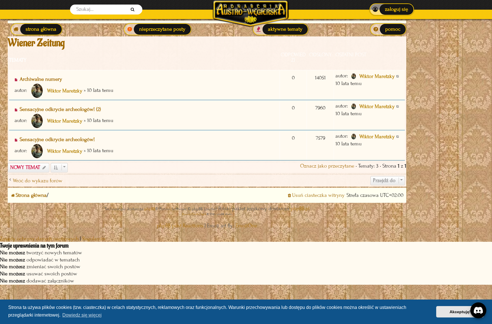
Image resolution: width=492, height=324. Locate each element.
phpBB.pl (300, 209)
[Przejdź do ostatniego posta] (398, 76)
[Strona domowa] (250, 9)
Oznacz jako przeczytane (327, 166)
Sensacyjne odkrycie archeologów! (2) (60, 109)
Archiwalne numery (41, 79)
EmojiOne (246, 226)
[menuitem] (392, 9)
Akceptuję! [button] (460, 311)
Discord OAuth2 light (194, 214)
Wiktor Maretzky (64, 91)
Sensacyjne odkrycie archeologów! (57, 140)
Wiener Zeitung (36, 42)
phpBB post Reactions (180, 226)
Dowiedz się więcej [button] (82, 315)
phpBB (149, 209)
